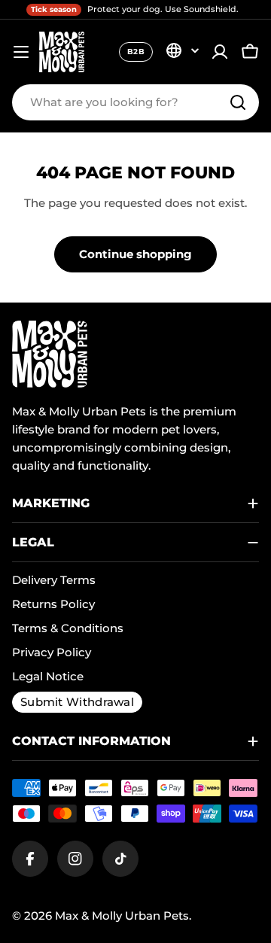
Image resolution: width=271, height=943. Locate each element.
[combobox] (135, 102)
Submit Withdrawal (77, 702)
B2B (136, 51)
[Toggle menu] (21, 52)
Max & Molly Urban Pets (122, 915)
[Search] (238, 102)
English (182, 50)
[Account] (220, 52)
